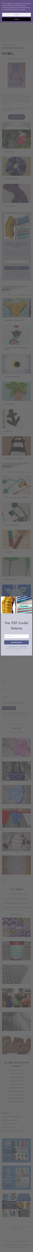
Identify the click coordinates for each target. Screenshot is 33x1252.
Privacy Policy (23, 646)
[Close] (29, 598)
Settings (16, 19)
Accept (17, 14)
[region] (16, 11)
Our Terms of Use (12, 646)
